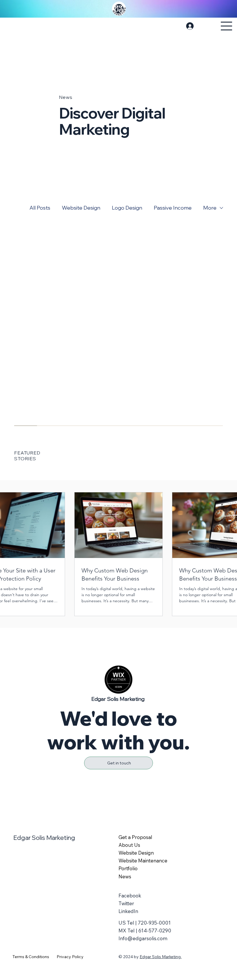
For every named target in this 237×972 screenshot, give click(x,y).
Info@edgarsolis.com (142, 938)
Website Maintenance (142, 861)
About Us (129, 845)
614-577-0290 (154, 930)
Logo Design (127, 208)
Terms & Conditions (30, 956)
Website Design (81, 208)
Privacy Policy (70, 956)
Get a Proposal (135, 837)
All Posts (39, 208)
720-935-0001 (154, 923)
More (209, 208)
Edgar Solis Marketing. (161, 956)
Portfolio (128, 868)
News (124, 876)
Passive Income (173, 208)
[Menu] (226, 26)
